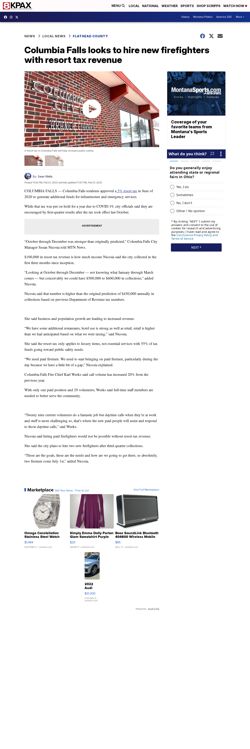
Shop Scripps (209, 6)
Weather (170, 6)
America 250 (224, 17)
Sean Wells (45, 176)
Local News (54, 36)
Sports (187, 6)
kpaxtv (6, 17)
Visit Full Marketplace (146, 489)
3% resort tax (126, 190)
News (29, 36)
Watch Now (234, 6)
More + (240, 17)
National (150, 6)
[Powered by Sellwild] (153, 609)
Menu (117, 5)
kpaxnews (17, 17)
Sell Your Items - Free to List (72, 490)
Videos (185, 17)
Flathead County (90, 36)
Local (134, 6)
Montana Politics (203, 17)
